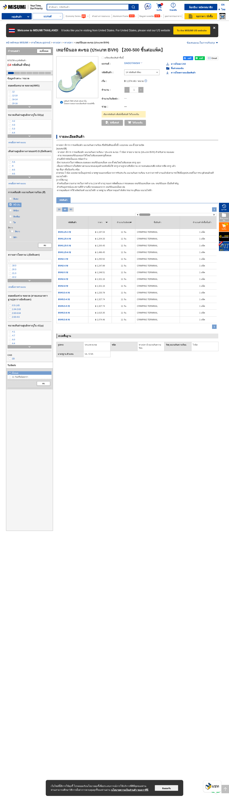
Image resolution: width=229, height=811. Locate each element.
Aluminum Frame (120, 16)
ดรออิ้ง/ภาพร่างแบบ (17, 142)
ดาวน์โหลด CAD (178, 64)
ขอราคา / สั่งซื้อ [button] (204, 16)
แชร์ (189, 58)
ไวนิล (195, 345)
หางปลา (57, 42)
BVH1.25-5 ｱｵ (64, 245)
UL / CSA (89, 354)
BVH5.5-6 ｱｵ (64, 313)
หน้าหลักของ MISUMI (17, 42)
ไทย (223, 9)
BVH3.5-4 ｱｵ (64, 293)
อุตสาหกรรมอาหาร (173, 16)
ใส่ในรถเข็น (137, 123)
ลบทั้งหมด (44, 51)
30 (59, 209)
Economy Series (73, 16)
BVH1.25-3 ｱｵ (64, 232)
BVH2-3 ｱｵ (63, 259)
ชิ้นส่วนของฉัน (177, 68)
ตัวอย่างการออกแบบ (101, 16)
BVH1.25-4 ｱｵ (64, 239)
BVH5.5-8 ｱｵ (64, 320)
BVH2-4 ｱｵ (63, 266)
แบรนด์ (48, 16)
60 (65, 209)
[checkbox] (29, 91)
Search (133, 7)
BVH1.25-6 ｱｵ (64, 252)
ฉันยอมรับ (166, 788)
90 (71, 209)
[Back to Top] (225, 789)
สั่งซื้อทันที (114, 123)
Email (214, 58)
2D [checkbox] (13, 359)
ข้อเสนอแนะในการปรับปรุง (201, 42)
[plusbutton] (141, 90)
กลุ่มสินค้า (17, 16)
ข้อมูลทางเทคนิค (146, 16)
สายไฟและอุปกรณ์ (40, 42)
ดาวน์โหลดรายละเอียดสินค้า (183, 73)
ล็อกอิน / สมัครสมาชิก (201, 7)
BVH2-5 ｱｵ (63, 272)
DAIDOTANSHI (132, 63)
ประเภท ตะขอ (91, 345)
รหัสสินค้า (63, 200)
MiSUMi (6, 6)
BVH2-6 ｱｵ (63, 279)
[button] (222, 16)
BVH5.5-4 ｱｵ (64, 299)
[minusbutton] (127, 90)
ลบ (45, 245)
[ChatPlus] (212, 787)
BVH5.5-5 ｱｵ (64, 306)
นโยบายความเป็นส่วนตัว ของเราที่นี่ (129, 790)
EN (222, 4)
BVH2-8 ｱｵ (63, 286)
